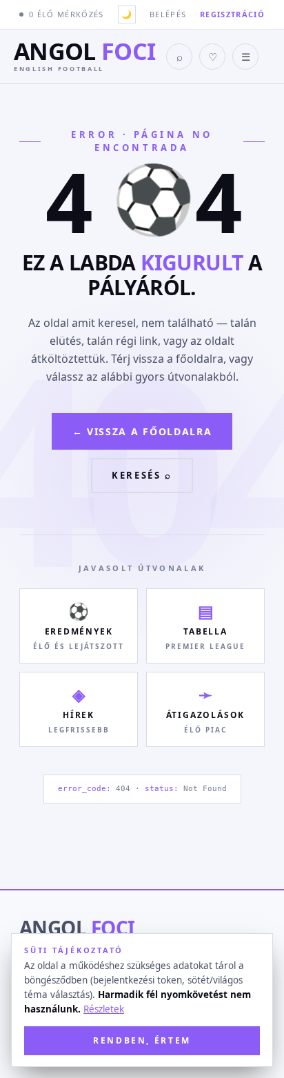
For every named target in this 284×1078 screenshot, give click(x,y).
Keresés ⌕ (142, 475)
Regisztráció (232, 14)
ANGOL (76, 927)
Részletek (103, 1009)
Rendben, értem (142, 1040)
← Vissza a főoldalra (142, 431)
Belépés (168, 14)
